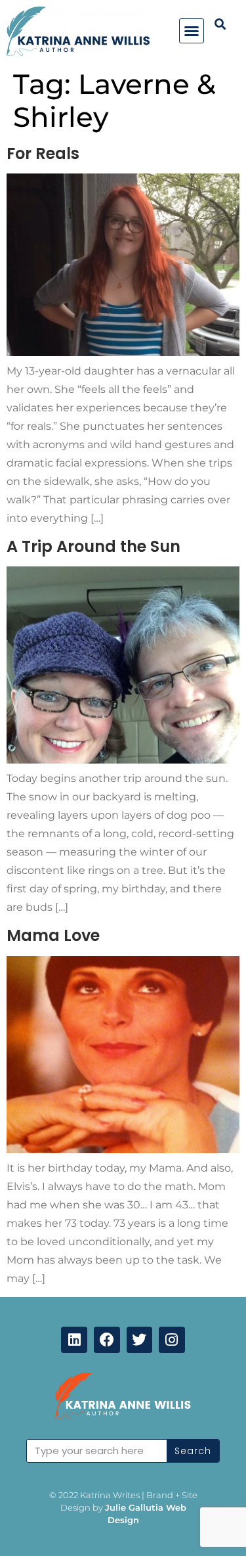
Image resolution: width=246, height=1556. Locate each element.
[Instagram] (172, 1340)
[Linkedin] (74, 1340)
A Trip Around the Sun (93, 546)
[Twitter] (140, 1340)
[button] (191, 30)
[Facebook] (107, 1340)
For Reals (43, 153)
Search (192, 1450)
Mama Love (53, 935)
